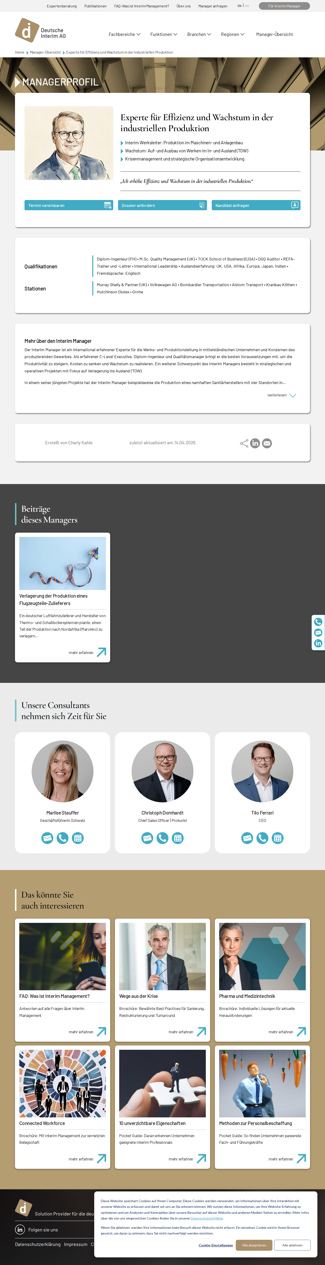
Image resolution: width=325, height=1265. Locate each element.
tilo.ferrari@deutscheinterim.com (247, 838)
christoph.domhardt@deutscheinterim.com (147, 838)
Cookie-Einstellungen (216, 1245)
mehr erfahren (81, 652)
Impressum (76, 1244)
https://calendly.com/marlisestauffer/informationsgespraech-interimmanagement (78, 838)
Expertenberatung (62, 6)
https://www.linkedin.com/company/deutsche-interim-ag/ (318, 643)
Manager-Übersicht (274, 34)
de (239, 5)
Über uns (184, 6)
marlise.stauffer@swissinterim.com (47, 838)
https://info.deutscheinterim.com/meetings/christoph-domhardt (178, 838)
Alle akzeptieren (254, 1245)
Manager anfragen (212, 6)
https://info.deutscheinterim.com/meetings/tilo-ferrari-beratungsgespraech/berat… (278, 838)
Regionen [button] (230, 34)
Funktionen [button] (161, 34)
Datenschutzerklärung (38, 1244)
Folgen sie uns (43, 1229)
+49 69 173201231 (262, 838)
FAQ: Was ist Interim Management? (141, 6)
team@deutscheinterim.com (318, 632)
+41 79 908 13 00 (63, 838)
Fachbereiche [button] (122, 34)
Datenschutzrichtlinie (207, 1218)
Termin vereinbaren (46, 205)
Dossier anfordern (138, 205)
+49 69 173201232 (162, 838)
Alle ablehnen (292, 1245)
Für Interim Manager (284, 6)
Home (20, 52)
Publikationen (95, 6)
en (247, 5)
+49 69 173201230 (318, 622)
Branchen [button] (196, 34)
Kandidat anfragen (232, 205)
